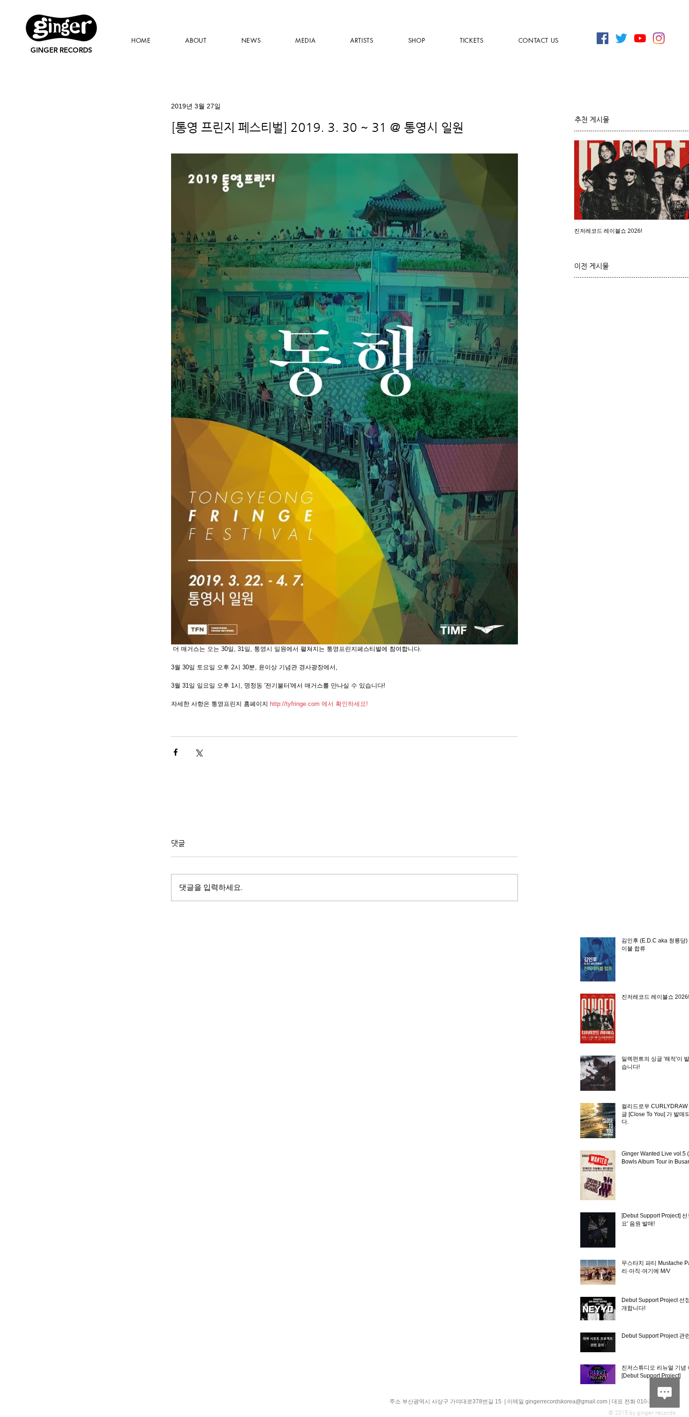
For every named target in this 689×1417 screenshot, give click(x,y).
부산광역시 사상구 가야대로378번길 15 (452, 1401)
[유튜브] (640, 38)
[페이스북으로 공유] (175, 752)
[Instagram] (659, 38)
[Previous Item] (589, 180)
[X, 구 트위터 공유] (198, 752)
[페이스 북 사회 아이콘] (602, 38)
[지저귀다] (621, 38)
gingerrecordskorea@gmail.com (566, 1401)
